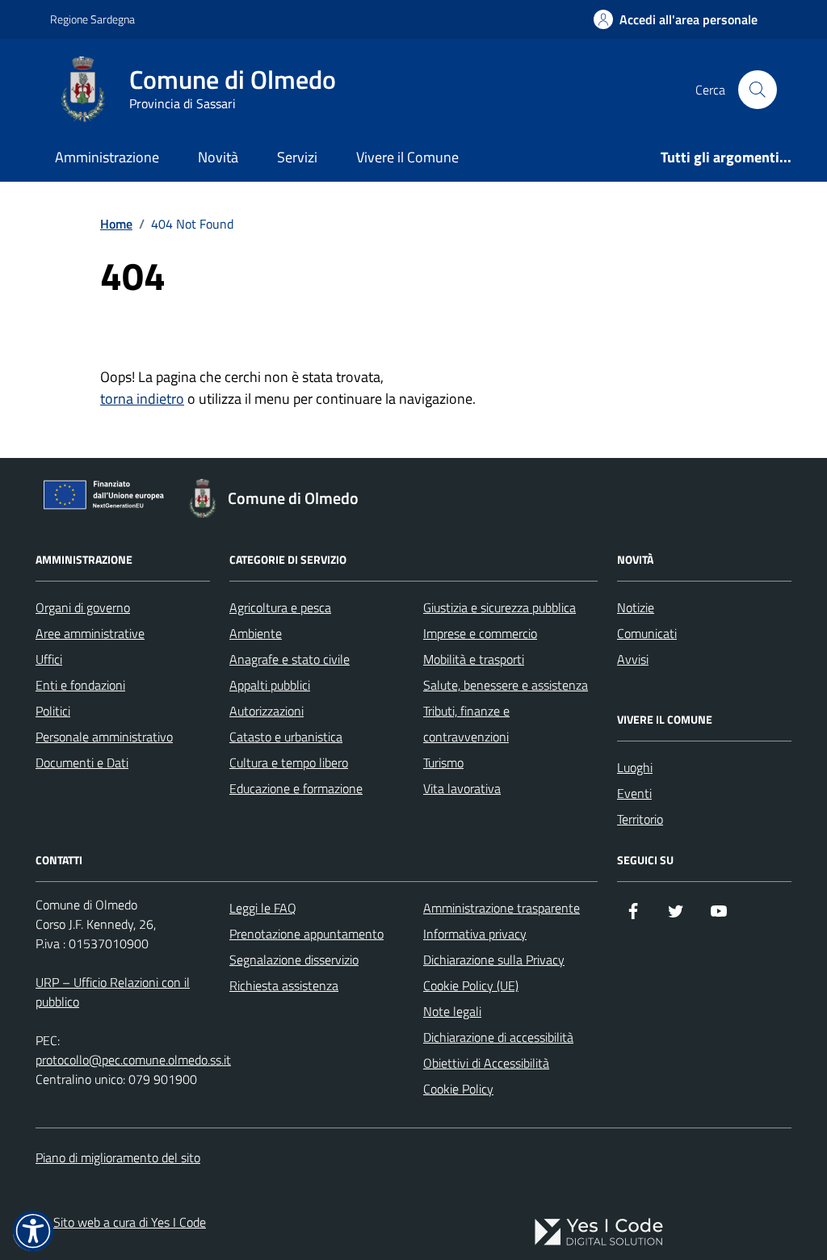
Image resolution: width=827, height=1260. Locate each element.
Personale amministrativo (104, 736)
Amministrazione (107, 157)
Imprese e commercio (480, 633)
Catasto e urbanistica (285, 736)
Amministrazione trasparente (501, 908)
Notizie (635, 607)
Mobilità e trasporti (473, 659)
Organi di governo (83, 607)
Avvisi (633, 659)
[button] (33, 1231)
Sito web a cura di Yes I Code (129, 1222)
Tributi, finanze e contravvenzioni (466, 723)
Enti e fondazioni (80, 685)
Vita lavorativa (462, 788)
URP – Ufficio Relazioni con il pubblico (113, 991)
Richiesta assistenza (283, 985)
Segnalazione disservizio (294, 959)
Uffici (49, 659)
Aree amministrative (90, 633)
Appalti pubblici (269, 685)
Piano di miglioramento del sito (118, 1157)
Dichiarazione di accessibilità (498, 1037)
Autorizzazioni (266, 710)
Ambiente (255, 633)
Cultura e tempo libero (288, 762)
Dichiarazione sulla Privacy (494, 959)
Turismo (443, 762)
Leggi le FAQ (262, 908)
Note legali (452, 1011)
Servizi (297, 157)
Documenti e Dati (82, 762)
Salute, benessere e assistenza (505, 685)
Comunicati (647, 633)
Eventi (634, 793)
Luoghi (635, 767)
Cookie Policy (458, 1088)
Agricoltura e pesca (280, 607)
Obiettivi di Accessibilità (486, 1063)
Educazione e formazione (296, 788)
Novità (218, 157)
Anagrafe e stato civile (289, 659)
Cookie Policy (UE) (470, 985)
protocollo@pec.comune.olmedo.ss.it (133, 1059)
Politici (53, 710)
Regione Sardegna (92, 18)
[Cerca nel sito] (757, 89)
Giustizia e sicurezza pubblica (499, 607)
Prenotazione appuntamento (306, 933)
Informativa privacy (475, 933)
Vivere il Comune (407, 157)
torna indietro (142, 399)
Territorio (640, 819)
